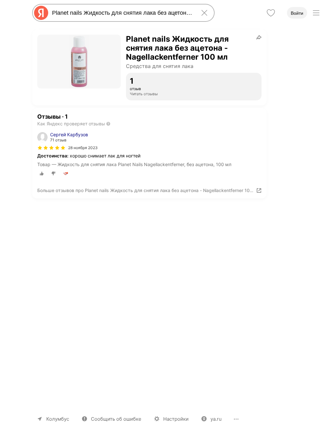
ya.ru (216, 419)
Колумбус (57, 419)
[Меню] (316, 12)
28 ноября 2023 (83, 147)
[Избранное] (271, 13)
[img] (51, 147)
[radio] (41, 173)
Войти (297, 13)
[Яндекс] (41, 13)
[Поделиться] (259, 37)
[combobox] (122, 12)
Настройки (176, 419)
